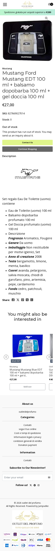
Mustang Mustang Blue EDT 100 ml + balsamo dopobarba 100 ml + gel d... (26, 372)
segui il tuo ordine (27, 429)
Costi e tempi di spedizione (27, 433)
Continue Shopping (27, 149)
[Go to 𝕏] (31, 486)
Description (9, 156)
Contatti (27, 425)
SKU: (4, 113)
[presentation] (6, 357)
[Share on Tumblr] (27, 299)
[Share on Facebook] (13, 299)
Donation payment (27, 445)
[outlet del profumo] (27, 4)
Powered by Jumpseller (37, 506)
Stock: (6, 119)
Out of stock (9, 127)
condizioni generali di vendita (27, 441)
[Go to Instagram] (38, 486)
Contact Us (27, 142)
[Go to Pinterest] (35, 486)
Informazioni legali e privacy (27, 437)
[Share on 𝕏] (17, 299)
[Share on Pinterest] (22, 299)
